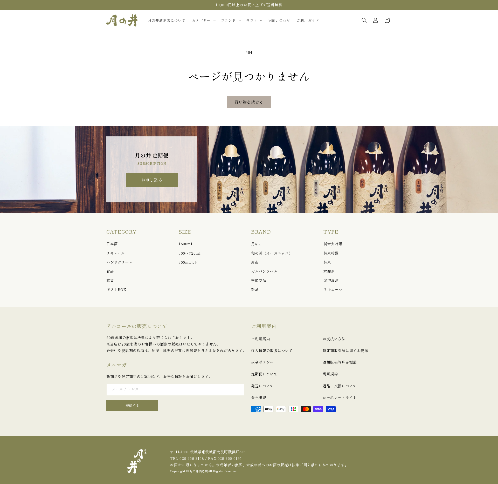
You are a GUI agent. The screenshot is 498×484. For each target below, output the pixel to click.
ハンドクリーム (119, 262)
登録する (132, 405)
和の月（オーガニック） (272, 253)
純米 (327, 262)
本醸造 (329, 271)
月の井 (256, 243)
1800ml (185, 243)
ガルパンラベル (264, 271)
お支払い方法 (334, 338)
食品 (110, 271)
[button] (203, 20)
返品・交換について (340, 385)
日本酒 (112, 243)
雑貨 (110, 280)
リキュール (115, 253)
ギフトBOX (116, 289)
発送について (262, 385)
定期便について (264, 373)
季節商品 (258, 280)
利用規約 (330, 373)
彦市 (255, 262)
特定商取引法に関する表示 (345, 350)
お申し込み (152, 180)
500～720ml (189, 253)
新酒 (255, 289)
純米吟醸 (330, 253)
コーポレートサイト (340, 397)
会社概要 (258, 397)
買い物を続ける (249, 102)
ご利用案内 (260, 338)
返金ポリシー (262, 362)
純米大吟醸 (332, 243)
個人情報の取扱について (272, 350)
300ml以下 (188, 262)
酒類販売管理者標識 (340, 362)
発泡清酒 (330, 280)
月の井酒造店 (199, 471)
